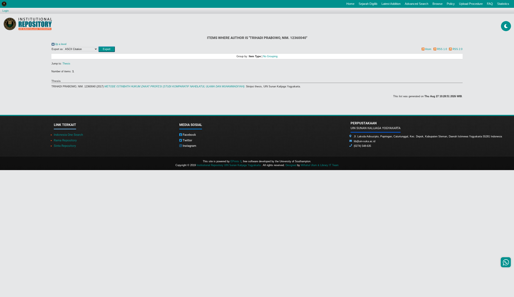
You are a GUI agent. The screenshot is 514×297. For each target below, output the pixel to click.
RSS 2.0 (457, 49)
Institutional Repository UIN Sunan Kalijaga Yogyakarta (229, 165)
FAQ (490, 3)
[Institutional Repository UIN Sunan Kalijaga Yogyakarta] (28, 23)
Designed (291, 165)
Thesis (66, 63)
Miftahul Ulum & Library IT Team (320, 165)
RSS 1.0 (442, 49)
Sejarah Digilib (368, 3)
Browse (437, 3)
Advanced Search (416, 3)
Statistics (503, 3)
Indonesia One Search (68, 135)
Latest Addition (391, 3)
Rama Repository (65, 140)
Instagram (189, 146)
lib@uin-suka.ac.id (364, 141)
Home (351, 3)
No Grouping (270, 56)
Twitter (187, 140)
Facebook (189, 135)
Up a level (60, 44)
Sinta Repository (65, 146)
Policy (451, 3)
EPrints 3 (235, 161)
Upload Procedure (471, 3)
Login (5, 10)
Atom (428, 49)
